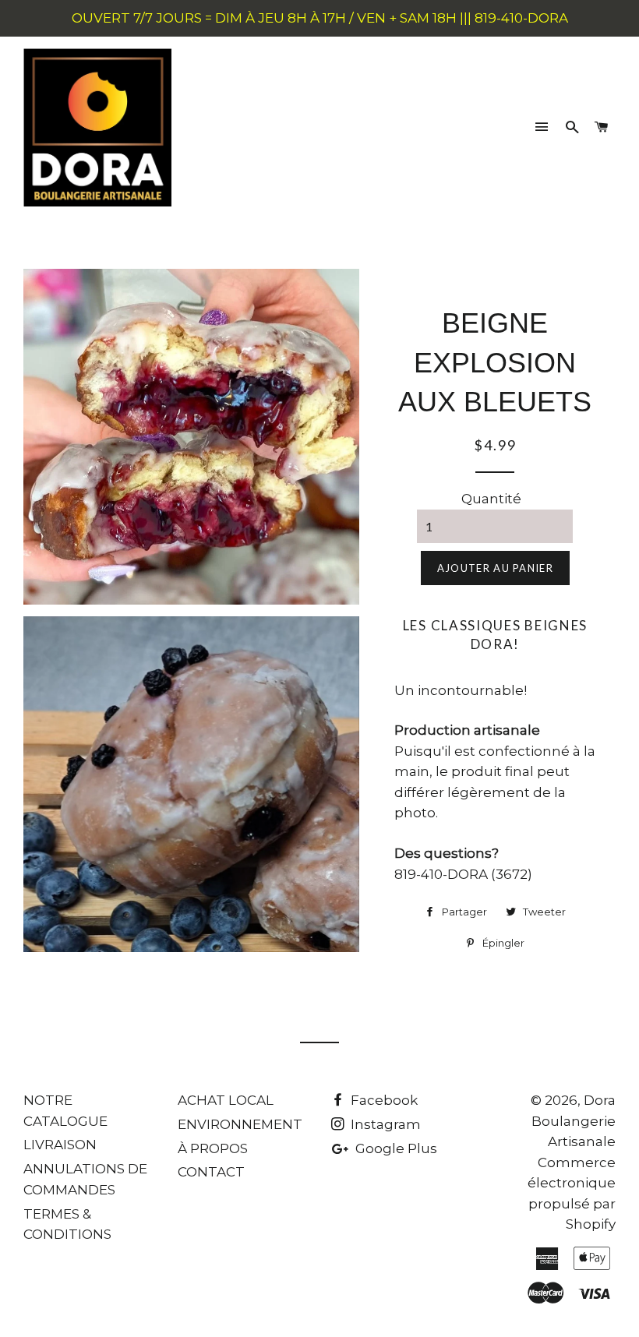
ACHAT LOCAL (226, 1100)
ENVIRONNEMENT (240, 1124)
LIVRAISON (60, 1144)
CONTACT (211, 1172)
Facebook (383, 1100)
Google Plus (394, 1148)
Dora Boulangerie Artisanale (573, 1120)
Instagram (384, 1124)
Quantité (491, 498)
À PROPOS (213, 1148)
